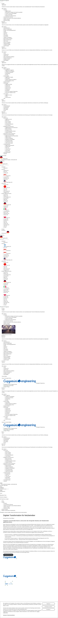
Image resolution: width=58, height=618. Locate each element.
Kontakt (8, 595)
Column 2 (6, 597)
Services (4, 48)
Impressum (5, 615)
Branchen (6, 561)
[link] (4, 0)
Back (6, 77)
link (2, 48)
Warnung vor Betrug (7, 573)
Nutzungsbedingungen (8, 566)
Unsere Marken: (5, 579)
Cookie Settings (7, 571)
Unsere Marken (4, 376)
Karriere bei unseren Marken (6, 422)
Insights (4, 4)
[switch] (0, 159)
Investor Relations (9, 596)
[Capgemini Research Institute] (30, 329)
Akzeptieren (48, 603)
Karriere (4, 62)
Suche (1, 490)
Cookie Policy (7, 572)
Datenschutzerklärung (11, 615)
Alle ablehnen (48, 609)
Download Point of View (8, 554)
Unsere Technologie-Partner (6, 378)
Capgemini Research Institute (7, 334)
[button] (5, 233)
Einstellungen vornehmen (48, 606)
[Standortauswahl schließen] (4, 235)
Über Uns (6, 565)
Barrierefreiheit (7, 567)
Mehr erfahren (4, 8)
